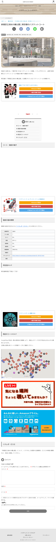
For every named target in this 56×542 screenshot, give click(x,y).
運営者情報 (9, 535)
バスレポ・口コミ (22, 137)
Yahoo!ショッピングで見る (36, 96)
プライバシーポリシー (28, 537)
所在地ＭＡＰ (21, 131)
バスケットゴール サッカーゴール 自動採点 (32, 199)
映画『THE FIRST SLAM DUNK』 (28, 85)
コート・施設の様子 (23, 126)
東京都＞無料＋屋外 (27, 34)
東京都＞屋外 (10, 34)
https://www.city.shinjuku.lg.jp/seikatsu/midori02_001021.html (28, 255)
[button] (42, 29)
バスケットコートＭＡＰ (28, 1)
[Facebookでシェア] (21, 29)
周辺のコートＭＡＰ (23, 134)
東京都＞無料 (18, 34)
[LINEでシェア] (35, 29)
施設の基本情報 (22, 128)
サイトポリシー (46, 535)
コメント (4, 469)
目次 (27, 122)
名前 (3, 486)
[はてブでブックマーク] (28, 29)
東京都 (4, 34)
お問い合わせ (28, 535)
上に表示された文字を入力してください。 (13, 505)
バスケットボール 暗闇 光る (27, 313)
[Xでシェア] (14, 29)
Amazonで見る (36, 89)
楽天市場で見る (36, 92)
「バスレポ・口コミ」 (22, 226)
